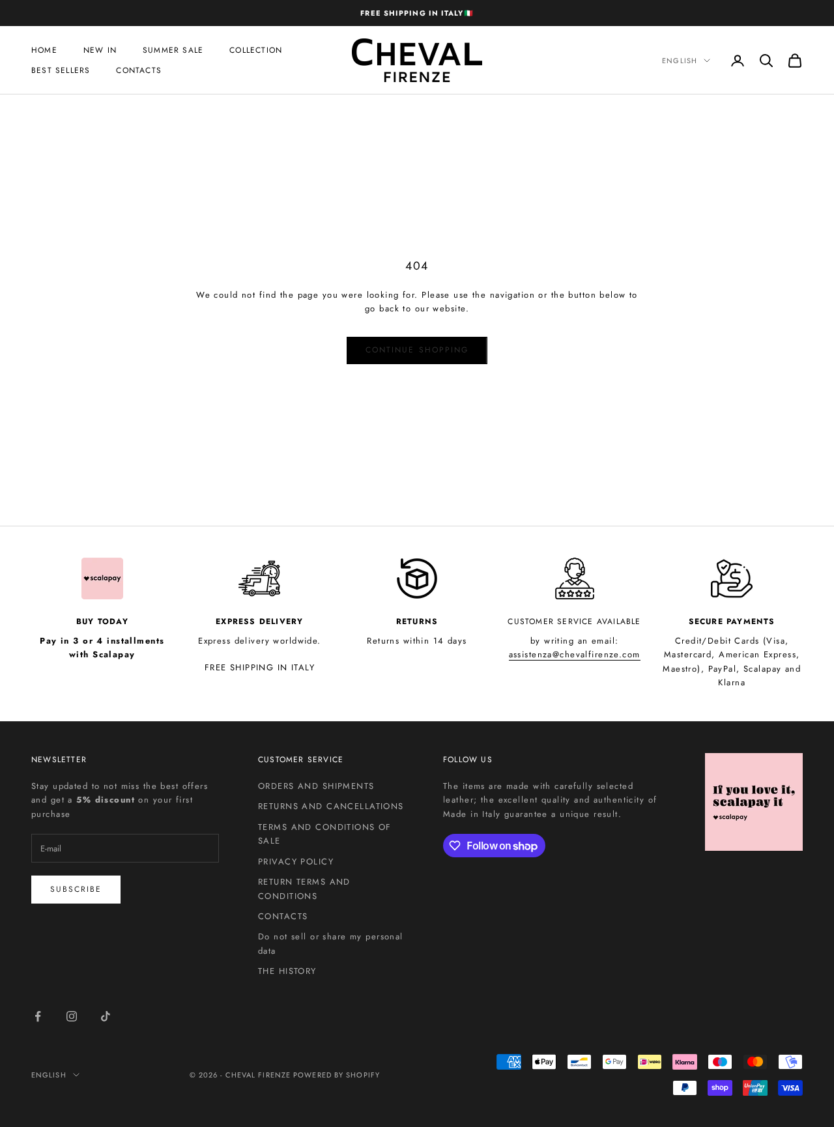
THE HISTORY (287, 971)
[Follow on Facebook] (37, 1016)
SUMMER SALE (173, 50)
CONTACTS (283, 916)
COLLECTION (255, 50)
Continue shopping (417, 350)
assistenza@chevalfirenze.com (574, 654)
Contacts (139, 70)
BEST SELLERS (60, 70)
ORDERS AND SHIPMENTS (316, 786)
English (679, 60)
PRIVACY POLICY (296, 861)
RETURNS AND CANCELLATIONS (331, 806)
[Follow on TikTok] (105, 1016)
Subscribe (76, 889)
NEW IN (100, 50)
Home (44, 50)
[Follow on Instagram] (71, 1016)
